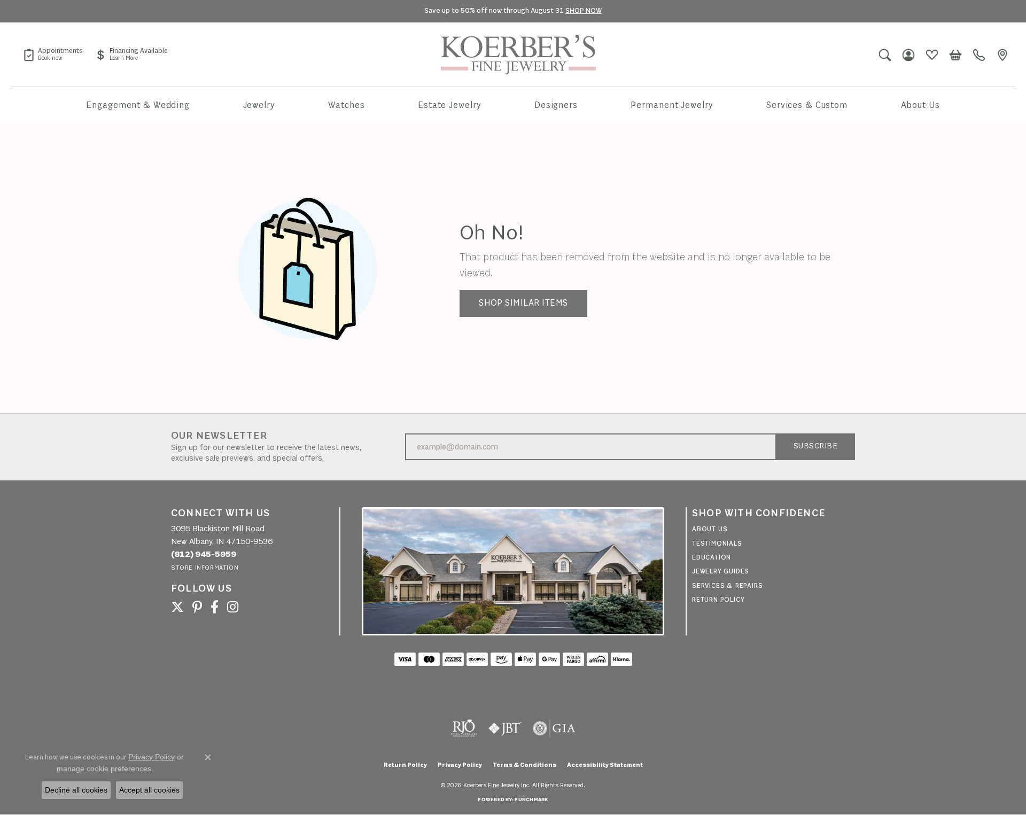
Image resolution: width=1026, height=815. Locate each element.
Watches (346, 105)
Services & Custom (807, 105)
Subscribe (815, 447)
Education (711, 557)
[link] (52, 54)
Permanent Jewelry (672, 105)
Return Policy (718, 599)
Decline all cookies (76, 790)
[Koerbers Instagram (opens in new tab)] (232, 607)
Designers (556, 105)
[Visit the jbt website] (505, 728)
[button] (885, 54)
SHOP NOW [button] (583, 11)
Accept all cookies (149, 790)
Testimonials (717, 543)
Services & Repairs (727, 586)
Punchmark (531, 800)
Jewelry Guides (720, 571)
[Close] (1013, 11)
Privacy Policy (460, 765)
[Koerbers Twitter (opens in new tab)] (177, 607)
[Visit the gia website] (554, 728)
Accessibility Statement (605, 765)
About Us (920, 105)
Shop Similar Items (523, 303)
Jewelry (259, 105)
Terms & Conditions (524, 765)
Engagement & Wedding (138, 105)
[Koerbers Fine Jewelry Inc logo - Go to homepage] (518, 54)
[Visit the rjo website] (463, 728)
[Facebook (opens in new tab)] (215, 607)
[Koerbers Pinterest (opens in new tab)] (197, 607)
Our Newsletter (219, 436)
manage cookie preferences (104, 768)
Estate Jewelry (449, 105)
